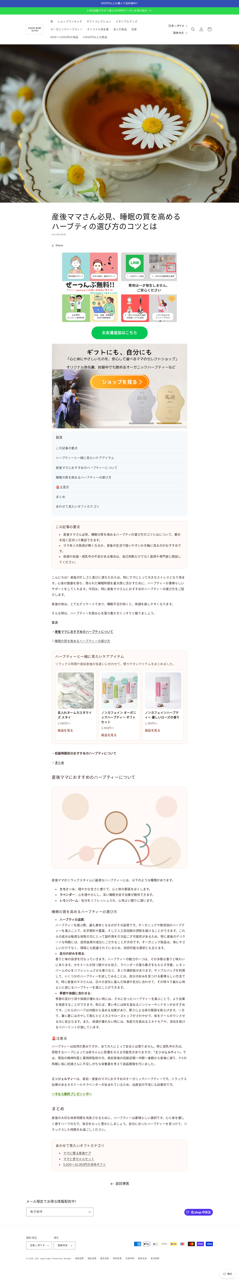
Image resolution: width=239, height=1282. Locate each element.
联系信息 (142, 1258)
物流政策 (117, 1258)
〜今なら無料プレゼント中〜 (72, 1094)
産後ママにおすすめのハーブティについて (84, 631)
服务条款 (104, 1258)
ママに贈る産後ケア (77, 1153)
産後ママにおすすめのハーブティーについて (86, 467)
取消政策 (155, 1258)
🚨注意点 (62, 487)
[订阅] (89, 1212)
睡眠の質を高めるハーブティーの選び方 (83, 477)
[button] (193, 29)
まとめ (60, 496)
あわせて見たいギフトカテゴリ (77, 506)
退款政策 (79, 1258)
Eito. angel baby (43, 1258)
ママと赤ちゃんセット (78, 1159)
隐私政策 (92, 1258)
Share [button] (59, 245)
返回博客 (122, 1184)
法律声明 (129, 1258)
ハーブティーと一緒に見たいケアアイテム (85, 457)
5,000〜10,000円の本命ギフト (84, 1164)
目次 (59, 437)
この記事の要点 (66, 448)
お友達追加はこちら (119, 333)
